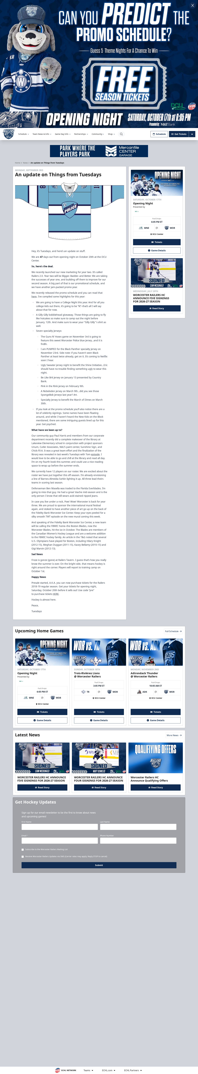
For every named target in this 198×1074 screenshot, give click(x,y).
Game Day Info (61, 134)
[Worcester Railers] (9, 134)
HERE (56, 594)
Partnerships (80, 134)
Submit (99, 865)
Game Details (158, 250)
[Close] (192, 5)
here (34, 296)
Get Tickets (180, 134)
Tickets (158, 242)
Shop (110, 134)
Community (97, 134)
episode (95, 454)
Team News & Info (41, 134)
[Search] (121, 134)
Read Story (158, 308)
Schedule (22, 134)
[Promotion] (99, 120)
